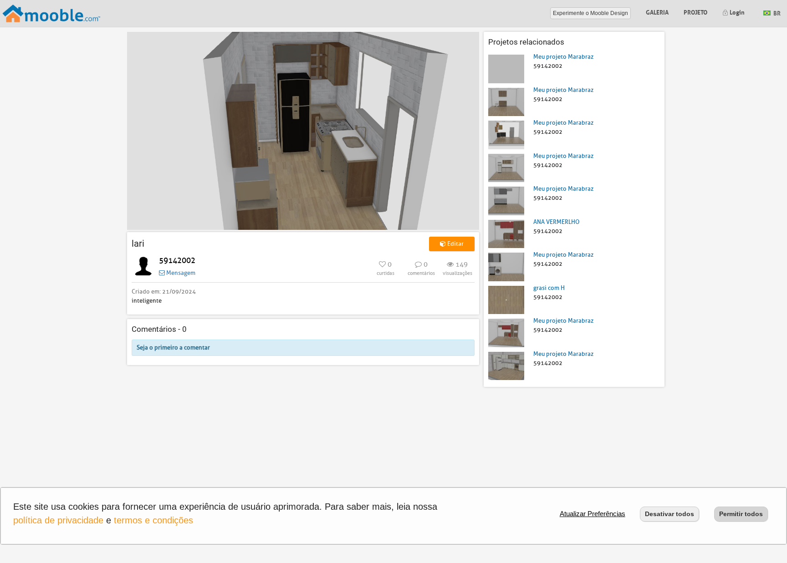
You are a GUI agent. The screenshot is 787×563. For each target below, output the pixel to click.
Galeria (657, 11)
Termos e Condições (153, 520)
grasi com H (549, 288)
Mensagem (180, 273)
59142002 (177, 260)
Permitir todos (741, 513)
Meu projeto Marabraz (563, 57)
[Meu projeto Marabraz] (506, 68)
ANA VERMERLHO (556, 222)
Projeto (695, 11)
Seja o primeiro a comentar (173, 347)
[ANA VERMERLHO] (506, 233)
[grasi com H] (506, 299)
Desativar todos (669, 513)
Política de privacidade (58, 520)
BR (776, 12)
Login (736, 11)
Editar (455, 244)
